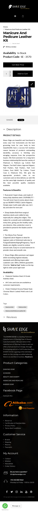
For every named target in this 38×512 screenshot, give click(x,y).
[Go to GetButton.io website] (5, 510)
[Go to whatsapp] (5, 505)
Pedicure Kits (22, 307)
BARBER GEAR (8, 384)
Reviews (11, 317)
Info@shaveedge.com (18, 474)
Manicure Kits (9, 307)
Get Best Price (18, 65)
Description (13, 129)
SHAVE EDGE (31, 497)
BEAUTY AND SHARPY (11, 377)
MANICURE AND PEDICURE (13, 380)
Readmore (29, 357)
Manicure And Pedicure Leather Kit (17, 29)
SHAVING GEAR (9, 369)
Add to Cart (23, 74)
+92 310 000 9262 (16, 480)
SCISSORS (6, 373)
